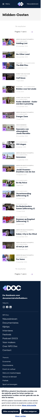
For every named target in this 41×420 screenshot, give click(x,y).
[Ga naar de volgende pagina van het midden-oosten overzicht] (32, 31)
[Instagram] (4, 307)
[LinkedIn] (10, 307)
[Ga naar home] (20, 4)
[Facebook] (7, 307)
